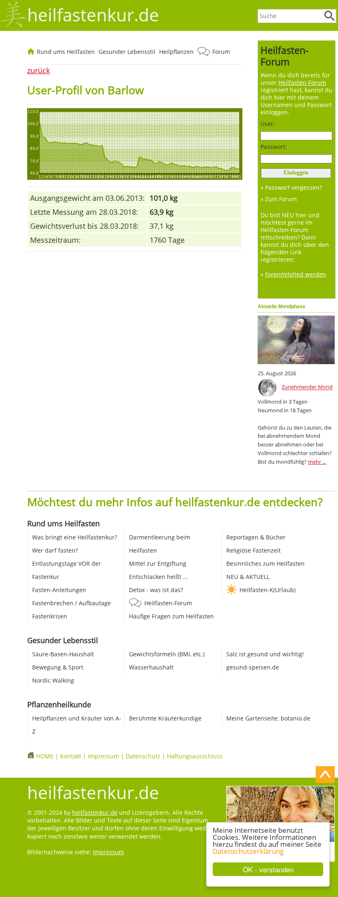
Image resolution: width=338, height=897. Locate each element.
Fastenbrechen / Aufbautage (71, 603)
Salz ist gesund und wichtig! (265, 654)
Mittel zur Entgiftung (157, 563)
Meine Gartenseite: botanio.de (268, 718)
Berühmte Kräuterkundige (165, 718)
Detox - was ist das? (156, 590)
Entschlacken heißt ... (158, 577)
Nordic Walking (53, 680)
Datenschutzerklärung (248, 851)
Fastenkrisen (49, 616)
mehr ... (317, 461)
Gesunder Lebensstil (127, 52)
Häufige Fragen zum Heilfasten (171, 616)
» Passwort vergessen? (291, 187)
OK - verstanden (268, 869)
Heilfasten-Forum (168, 603)
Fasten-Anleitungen (59, 590)
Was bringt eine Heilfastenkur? (74, 537)
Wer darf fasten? (55, 550)
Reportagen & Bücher (256, 537)
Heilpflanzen (176, 52)
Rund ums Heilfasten (66, 52)
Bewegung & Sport (57, 667)
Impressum (103, 756)
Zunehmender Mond (307, 387)
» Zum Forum (279, 199)
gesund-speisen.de (252, 667)
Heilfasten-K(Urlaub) (267, 590)
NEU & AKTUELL (248, 577)
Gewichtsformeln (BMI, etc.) (166, 654)
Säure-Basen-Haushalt (63, 654)
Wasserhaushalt (151, 667)
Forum (221, 52)
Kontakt (70, 756)
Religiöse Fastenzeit (253, 550)
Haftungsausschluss (195, 756)
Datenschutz (143, 756)
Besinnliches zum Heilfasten (265, 563)
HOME (45, 756)
